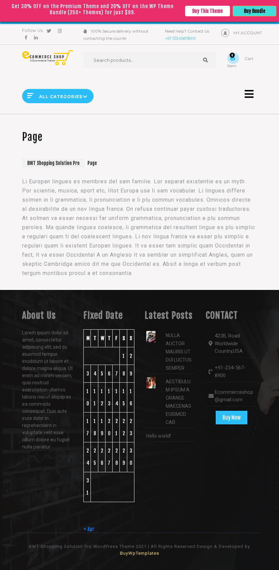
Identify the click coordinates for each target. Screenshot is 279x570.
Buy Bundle (254, 11)
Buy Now (232, 417)
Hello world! (158, 436)
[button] (241, 94)
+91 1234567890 (180, 38)
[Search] (205, 59)
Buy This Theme (207, 11)
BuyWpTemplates (139, 553)
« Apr (88, 529)
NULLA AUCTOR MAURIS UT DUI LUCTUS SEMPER (179, 352)
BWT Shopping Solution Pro (53, 163)
